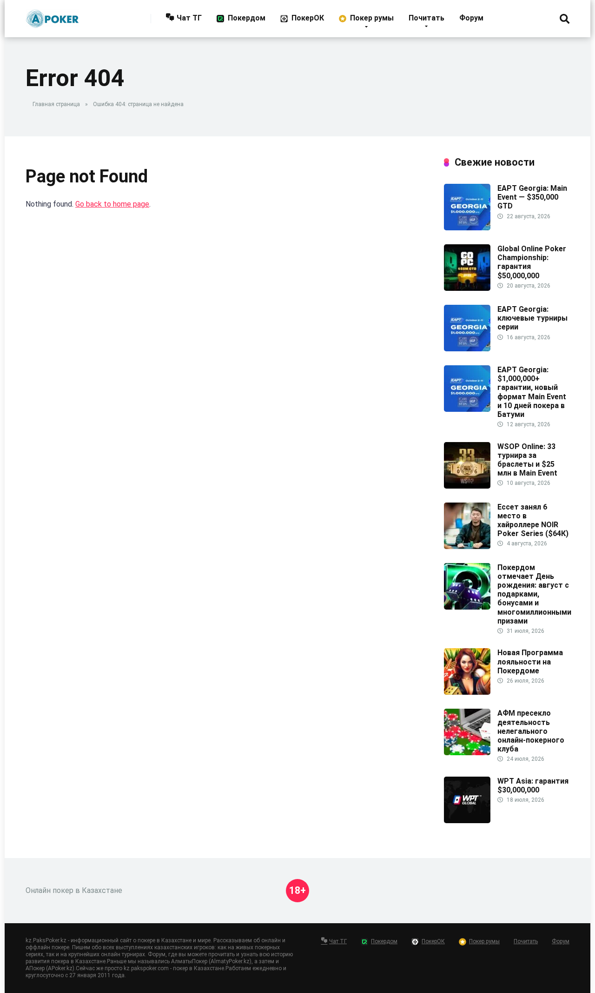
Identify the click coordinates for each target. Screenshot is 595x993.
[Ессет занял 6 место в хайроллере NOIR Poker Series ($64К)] (467, 546)
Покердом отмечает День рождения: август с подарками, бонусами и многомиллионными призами (534, 594)
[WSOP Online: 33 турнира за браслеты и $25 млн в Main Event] (467, 486)
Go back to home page (112, 204)
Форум (471, 17)
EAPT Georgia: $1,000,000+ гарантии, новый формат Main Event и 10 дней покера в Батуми (531, 392)
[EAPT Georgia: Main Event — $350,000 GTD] (467, 227)
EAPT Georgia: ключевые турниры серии (532, 318)
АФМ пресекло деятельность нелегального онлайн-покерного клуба (530, 731)
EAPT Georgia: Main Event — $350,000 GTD (532, 197)
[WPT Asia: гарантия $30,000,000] (467, 820)
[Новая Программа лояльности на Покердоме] (467, 692)
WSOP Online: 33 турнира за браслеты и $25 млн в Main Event (527, 460)
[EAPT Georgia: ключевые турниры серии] (467, 348)
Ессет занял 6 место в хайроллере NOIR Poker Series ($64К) (533, 520)
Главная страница (56, 104)
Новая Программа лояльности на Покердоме (530, 661)
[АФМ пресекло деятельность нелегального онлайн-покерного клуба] (467, 752)
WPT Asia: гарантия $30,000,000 (533, 785)
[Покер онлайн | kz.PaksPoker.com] (52, 15)
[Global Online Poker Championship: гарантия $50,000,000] (467, 288)
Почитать (426, 17)
